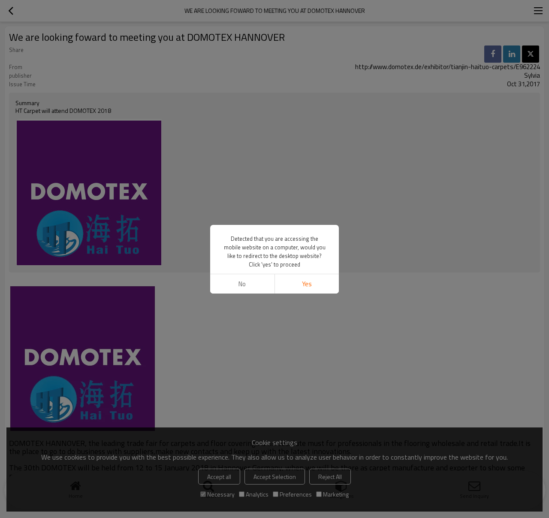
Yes (307, 284)
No (242, 284)
